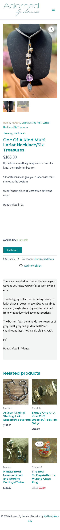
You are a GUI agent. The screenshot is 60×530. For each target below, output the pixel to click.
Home (6, 122)
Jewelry (16, 122)
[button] (51, 29)
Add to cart (13, 250)
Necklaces (20, 133)
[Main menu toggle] (53, 9)
